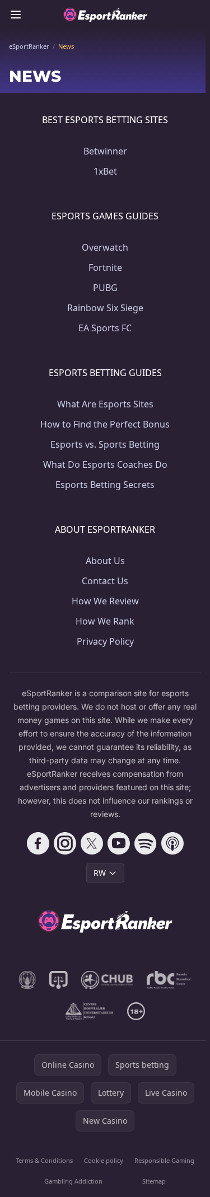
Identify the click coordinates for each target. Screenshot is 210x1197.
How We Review (105, 601)
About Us (105, 561)
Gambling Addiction (73, 1181)
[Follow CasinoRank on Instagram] (65, 843)
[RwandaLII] (58, 980)
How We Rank (105, 621)
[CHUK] (89, 1011)
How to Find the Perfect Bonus (105, 424)
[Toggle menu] (15, 14)
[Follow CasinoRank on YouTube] (119, 843)
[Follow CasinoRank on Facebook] (38, 843)
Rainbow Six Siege (105, 308)
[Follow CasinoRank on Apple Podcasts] (172, 843)
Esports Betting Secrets (105, 484)
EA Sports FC (105, 328)
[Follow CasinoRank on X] (92, 843)
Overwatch (105, 247)
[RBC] (169, 980)
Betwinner (105, 151)
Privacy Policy (105, 641)
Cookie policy (103, 1160)
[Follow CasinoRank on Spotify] (145, 843)
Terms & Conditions (44, 1160)
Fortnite (105, 267)
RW (100, 872)
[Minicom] (27, 980)
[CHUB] (107, 980)
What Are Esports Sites (105, 404)
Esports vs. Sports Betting (105, 444)
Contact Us (105, 581)
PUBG (105, 287)
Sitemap (154, 1181)
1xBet (105, 171)
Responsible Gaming (164, 1160)
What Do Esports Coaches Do (105, 464)
